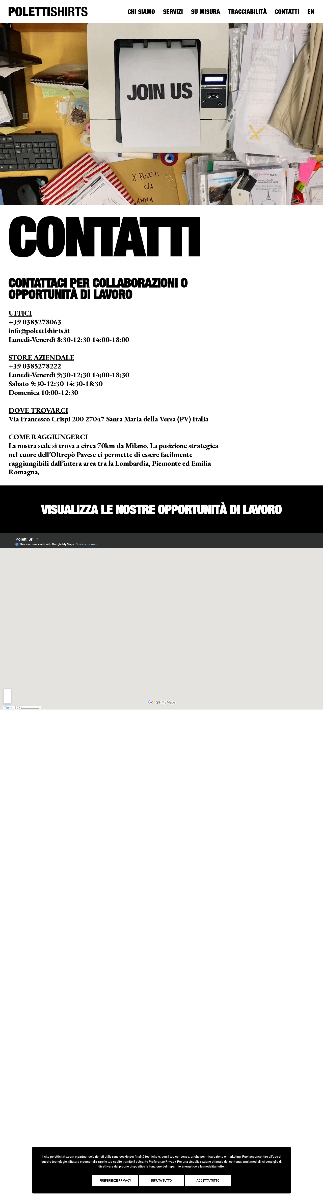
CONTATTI (287, 11)
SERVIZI (173, 11)
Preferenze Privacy (115, 1180)
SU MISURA (205, 11)
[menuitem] (143, 11)
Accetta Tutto (207, 1180)
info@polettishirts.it (39, 330)
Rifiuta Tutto (161, 1180)
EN (310, 11)
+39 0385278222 (35, 366)
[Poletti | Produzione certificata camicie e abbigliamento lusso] (48, 11)
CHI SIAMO (141, 11)
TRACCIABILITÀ (247, 11)
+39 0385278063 (35, 322)
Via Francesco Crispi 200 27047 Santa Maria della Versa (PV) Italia (108, 419)
